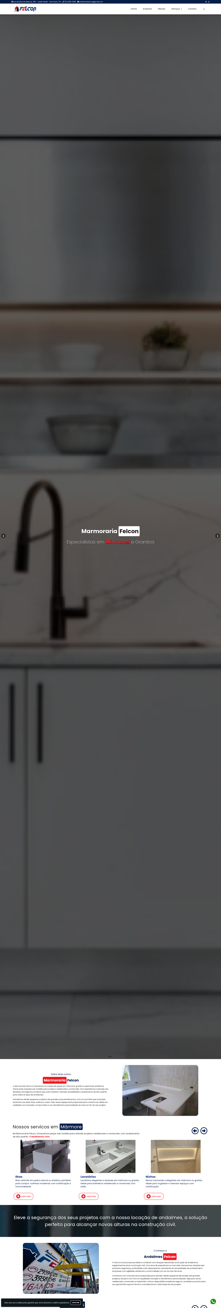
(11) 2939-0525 (70, 2)
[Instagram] (206, 2)
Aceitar (75, 1302)
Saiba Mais (26, 1196)
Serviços (175, 8)
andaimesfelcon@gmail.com (91, 2)
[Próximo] (203, 1131)
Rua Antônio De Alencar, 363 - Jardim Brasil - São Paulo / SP (37, 2)
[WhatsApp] (208, 2)
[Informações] (204, 9)
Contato (192, 8)
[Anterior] (195, 1131)
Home (134, 8)
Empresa (147, 8)
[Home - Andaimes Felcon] (25, 9)
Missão (161, 8)
